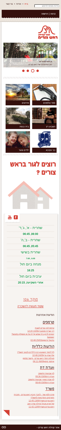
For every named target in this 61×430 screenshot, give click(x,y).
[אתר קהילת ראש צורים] (47, 32)
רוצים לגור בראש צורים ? (33, 168)
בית (26, 4)
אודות (18, 4)
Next (55, 56)
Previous (5, 56)
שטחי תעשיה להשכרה (30, 306)
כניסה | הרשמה (48, 13)
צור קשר (9, 4)
